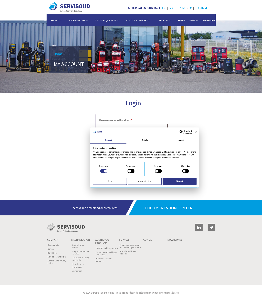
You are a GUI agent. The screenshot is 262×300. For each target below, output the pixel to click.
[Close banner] (195, 132)
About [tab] (181, 140)
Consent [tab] (108, 140)
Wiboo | (156, 292)
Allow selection (144, 181)
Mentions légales (169, 292)
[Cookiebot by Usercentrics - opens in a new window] (181, 132)
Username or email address (121, 120)
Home (58, 53)
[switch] (131, 171)
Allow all (179, 181)
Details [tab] (145, 140)
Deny (110, 181)
